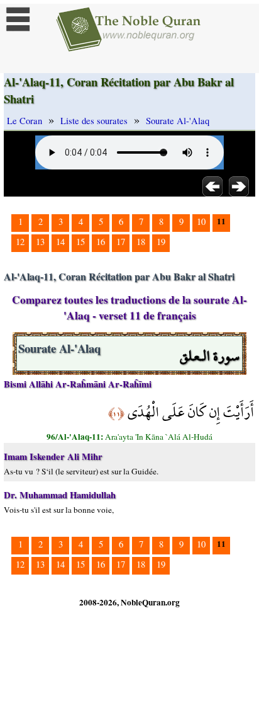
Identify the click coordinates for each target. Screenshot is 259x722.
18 (140, 242)
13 (40, 242)
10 (201, 221)
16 (100, 242)
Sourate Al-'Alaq (177, 121)
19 (161, 242)
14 (60, 242)
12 (20, 242)
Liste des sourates (94, 121)
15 (80, 242)
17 (120, 242)
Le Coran (24, 121)
